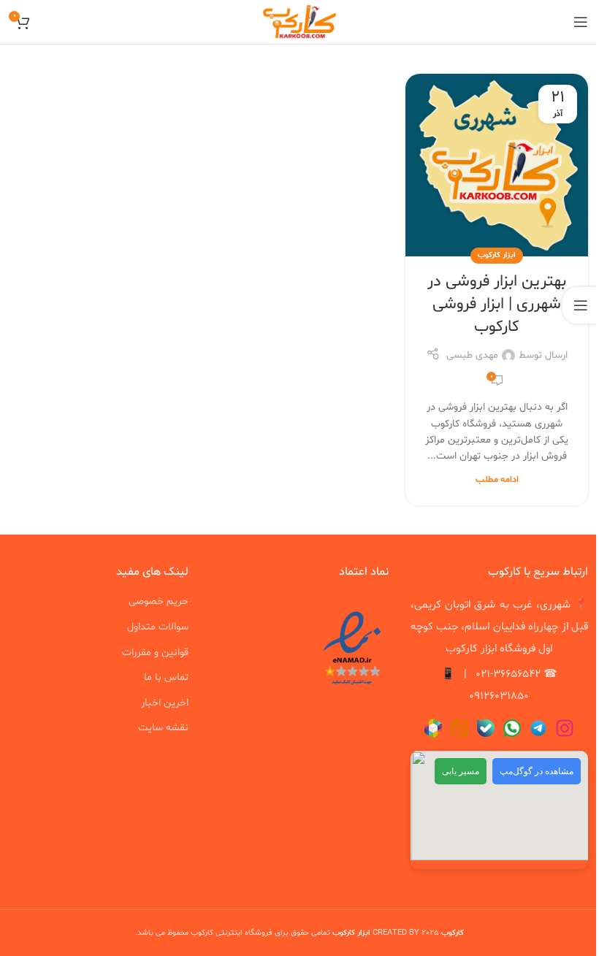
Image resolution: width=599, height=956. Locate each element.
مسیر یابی (460, 771)
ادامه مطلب (497, 479)
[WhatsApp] (512, 729)
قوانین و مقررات (155, 652)
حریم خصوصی (158, 601)
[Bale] (486, 729)
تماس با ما (166, 677)
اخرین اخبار (164, 703)
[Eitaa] (459, 729)
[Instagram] (564, 729)
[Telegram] (538, 729)
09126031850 (499, 696)
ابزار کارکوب (497, 255)
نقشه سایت (163, 728)
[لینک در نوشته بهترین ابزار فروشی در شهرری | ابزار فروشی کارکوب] (496, 165)
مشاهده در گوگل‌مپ (536, 771)
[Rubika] (433, 729)
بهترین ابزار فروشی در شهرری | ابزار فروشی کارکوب (496, 304)
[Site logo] (300, 22)
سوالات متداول (157, 627)
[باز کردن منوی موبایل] (580, 22)
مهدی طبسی (472, 355)
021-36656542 (508, 674)
